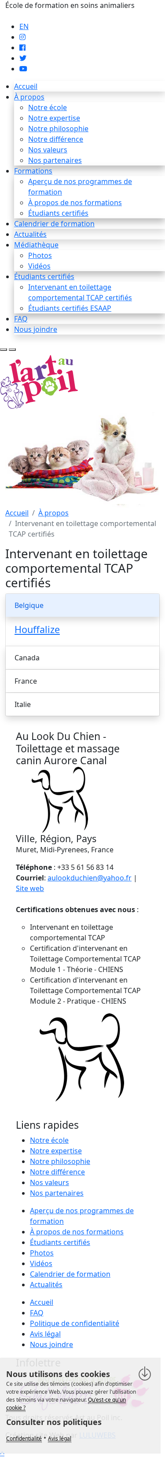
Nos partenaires (55, 160)
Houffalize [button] (37, 629)
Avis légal (45, 1334)
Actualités (30, 234)
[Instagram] (22, 37)
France (26, 681)
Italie (23, 704)
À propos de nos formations (75, 202)
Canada (27, 658)
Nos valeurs (47, 150)
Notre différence (55, 139)
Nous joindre (35, 329)
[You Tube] (23, 69)
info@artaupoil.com (38, 16)
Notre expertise (54, 118)
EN (24, 26)
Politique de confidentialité (74, 1323)
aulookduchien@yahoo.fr (90, 878)
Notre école (47, 107)
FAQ (21, 319)
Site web (30, 888)
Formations (33, 171)
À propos (29, 97)
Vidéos (39, 266)
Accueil (25, 86)
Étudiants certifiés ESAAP (69, 308)
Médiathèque (36, 245)
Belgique (29, 605)
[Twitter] (22, 58)
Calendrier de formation (54, 223)
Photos (40, 255)
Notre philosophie (58, 128)
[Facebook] (22, 47)
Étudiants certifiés (58, 213)
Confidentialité (24, 1438)
